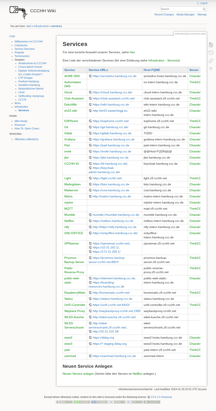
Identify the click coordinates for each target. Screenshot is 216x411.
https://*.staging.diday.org (110, 343)
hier (132, 52)
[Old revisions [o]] (211, 53)
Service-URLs (98, 70)
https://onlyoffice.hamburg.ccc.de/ (115, 233)
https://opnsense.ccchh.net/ (111, 243)
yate (67, 349)
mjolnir (68, 202)
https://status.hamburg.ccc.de (112, 298)
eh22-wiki (70, 110)
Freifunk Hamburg (28, 81)
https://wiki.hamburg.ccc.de (111, 104)
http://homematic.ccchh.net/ (111, 292)
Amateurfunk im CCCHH (32, 63)
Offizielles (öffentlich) (26, 139)
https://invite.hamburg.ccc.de (112, 151)
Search (205, 9)
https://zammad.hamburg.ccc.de (114, 356)
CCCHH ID (71, 163)
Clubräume (21, 45)
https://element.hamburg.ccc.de (114, 278)
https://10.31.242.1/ (106, 247)
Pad (67, 145)
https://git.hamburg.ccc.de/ (110, 127)
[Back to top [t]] (211, 69)
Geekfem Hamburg (29, 85)
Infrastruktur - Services (163, 60)
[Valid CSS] (134, 401)
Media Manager (186, 14)
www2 (68, 337)
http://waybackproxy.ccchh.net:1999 (116, 311)
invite (67, 151)
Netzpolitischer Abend (30, 88)
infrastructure (41, 26)
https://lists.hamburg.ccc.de (111, 184)
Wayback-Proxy (74, 311)
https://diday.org (103, 337)
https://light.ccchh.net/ (107, 178)
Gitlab (68, 133)
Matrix (68, 196)
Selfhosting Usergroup (31, 96)
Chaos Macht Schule (30, 66)
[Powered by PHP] (99, 401)
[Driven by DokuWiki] (151, 401)
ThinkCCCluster (200, 82)
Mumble (69, 214)
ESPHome (71, 121)
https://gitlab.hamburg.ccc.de (112, 133)
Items (18, 103)
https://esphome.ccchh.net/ (111, 121)
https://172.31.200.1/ (106, 251)
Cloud (68, 92)
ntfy (66, 227)
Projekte (19, 52)
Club (12, 36)
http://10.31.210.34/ (106, 331)
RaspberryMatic (74, 292)
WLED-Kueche (74, 317)
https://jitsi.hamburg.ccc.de (110, 157)
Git (66, 127)
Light (67, 178)
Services (23, 110)
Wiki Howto (21, 121)
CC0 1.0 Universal (161, 397)
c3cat (21, 92)
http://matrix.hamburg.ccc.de (112, 196)
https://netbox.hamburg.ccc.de (113, 220)
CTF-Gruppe (25, 77)
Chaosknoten (198, 76)
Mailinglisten (72, 184)
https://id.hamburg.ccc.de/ (110, 163)
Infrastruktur (21, 106)
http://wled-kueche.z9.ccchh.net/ (114, 317)
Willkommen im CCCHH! (29, 41)
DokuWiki (70, 104)
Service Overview (25, 48)
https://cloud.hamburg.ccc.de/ (112, 92)
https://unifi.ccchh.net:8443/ (111, 305)
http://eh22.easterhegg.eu (110, 110)
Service (69, 70)
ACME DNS (72, 76)
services (56, 26)
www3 (68, 343)
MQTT (68, 208)
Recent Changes (164, 14)
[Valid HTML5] (116, 401)
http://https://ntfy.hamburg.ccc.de (114, 227)
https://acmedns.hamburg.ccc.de (114, 76)
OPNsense (71, 243)
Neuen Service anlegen (78, 373)
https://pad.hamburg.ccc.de (111, 145)
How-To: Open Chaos (27, 128)
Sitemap (202, 14)
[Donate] (81, 401)
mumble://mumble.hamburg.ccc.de (116, 214)
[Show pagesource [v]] (211, 45)
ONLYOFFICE (73, 233)
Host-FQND (152, 70)
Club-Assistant (74, 98)
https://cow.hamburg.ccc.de (111, 190)
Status (68, 298)
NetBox (69, 220)
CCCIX (22, 99)
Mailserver (71, 190)
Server (193, 70)
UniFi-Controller (74, 305)
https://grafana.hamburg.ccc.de (114, 139)
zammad (70, 356)
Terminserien (22, 56)
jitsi (66, 157)
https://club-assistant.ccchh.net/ (114, 98)
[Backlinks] (211, 61)
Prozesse (20, 124)
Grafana (69, 139)
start (28, 26)
